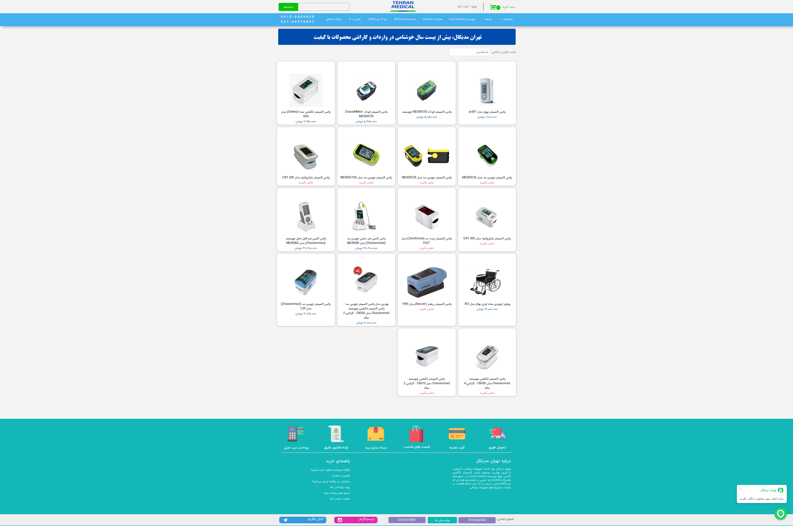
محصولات (507, 19)
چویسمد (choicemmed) (462, 19)
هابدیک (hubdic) (432, 19)
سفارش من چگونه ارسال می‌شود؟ (331, 481)
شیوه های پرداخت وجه (337, 493)
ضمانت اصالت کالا (340, 499)
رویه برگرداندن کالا (340, 487)
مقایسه (505, 67)
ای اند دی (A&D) (377, 19)
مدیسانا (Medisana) (405, 19)
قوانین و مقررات (340, 476)
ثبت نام (463, 6)
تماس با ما (355, 19)
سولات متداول (334, 19)
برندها (488, 19)
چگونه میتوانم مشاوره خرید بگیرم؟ (330, 470)
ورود (474, 6)
